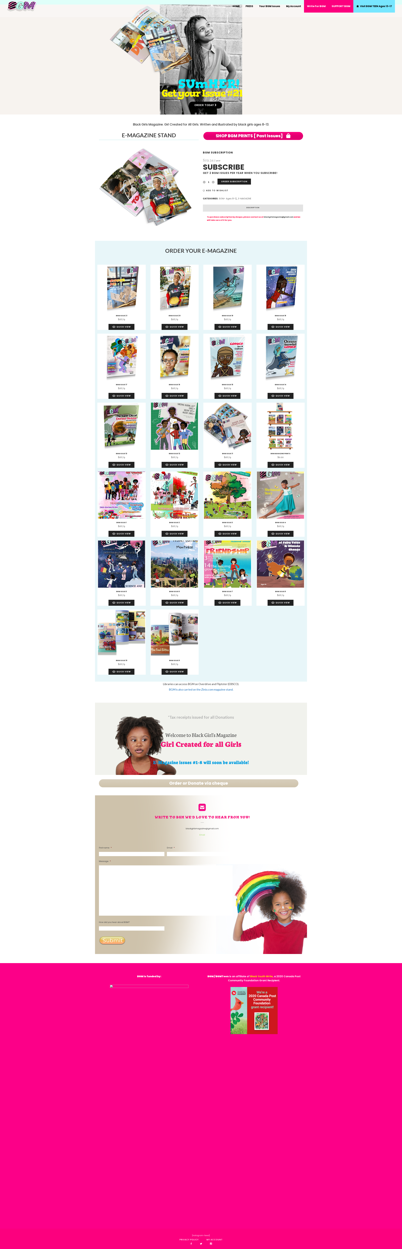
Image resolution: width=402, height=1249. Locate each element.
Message (105, 861)
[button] (215, 190)
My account (214, 1239)
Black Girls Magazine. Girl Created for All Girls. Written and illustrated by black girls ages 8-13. (201, 124)
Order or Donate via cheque (198, 783)
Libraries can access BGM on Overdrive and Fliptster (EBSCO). (201, 684)
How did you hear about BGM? (114, 922)
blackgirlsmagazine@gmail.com (278, 217)
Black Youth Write (261, 976)
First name (105, 848)
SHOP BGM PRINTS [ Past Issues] (250, 136)
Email (202, 834)
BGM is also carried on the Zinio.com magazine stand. (201, 689)
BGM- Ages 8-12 (228, 198)
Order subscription (234, 181)
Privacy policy (189, 1239)
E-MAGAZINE (244, 198)
